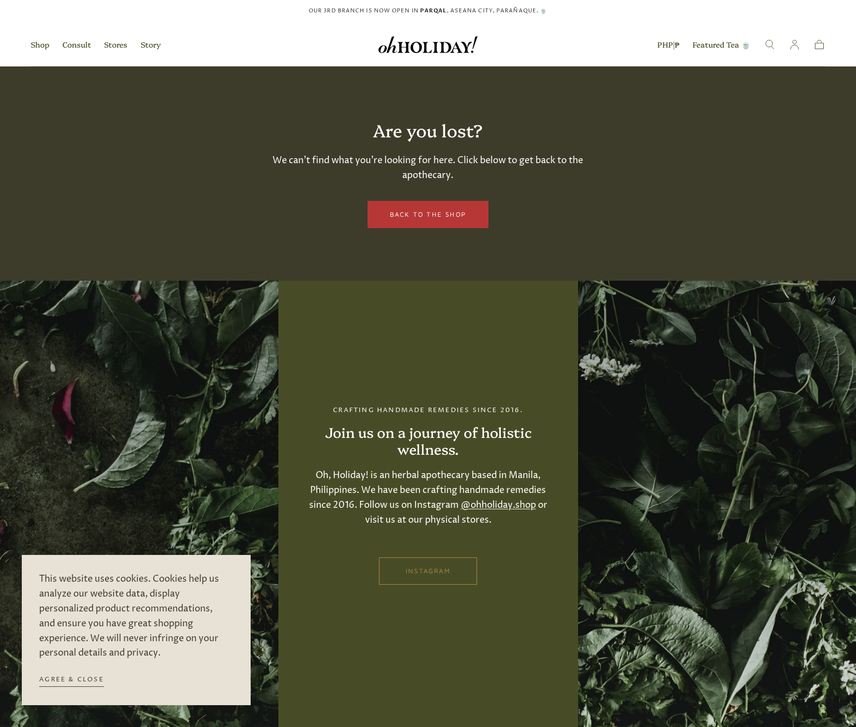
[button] (668, 46)
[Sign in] (795, 45)
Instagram (428, 571)
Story (151, 45)
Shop (40, 45)
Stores (115, 45)
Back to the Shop (428, 214)
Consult (76, 45)
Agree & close (71, 679)
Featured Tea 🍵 (721, 45)
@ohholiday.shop (498, 505)
